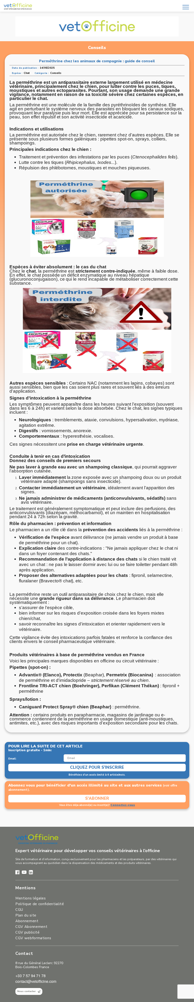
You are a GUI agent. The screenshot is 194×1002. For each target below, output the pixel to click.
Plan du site (25, 915)
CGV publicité (27, 932)
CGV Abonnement (31, 926)
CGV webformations (33, 938)
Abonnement (27, 921)
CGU (19, 909)
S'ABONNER (97, 798)
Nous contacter (26, 991)
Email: (12, 758)
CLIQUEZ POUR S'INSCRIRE (97, 767)
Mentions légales (30, 898)
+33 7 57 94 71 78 (30, 975)
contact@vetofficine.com (35, 981)
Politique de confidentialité (39, 904)
